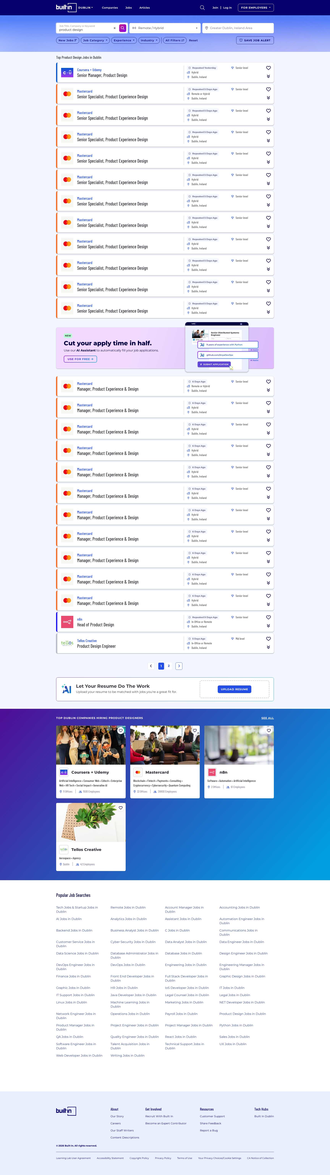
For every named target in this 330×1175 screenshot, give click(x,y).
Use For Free (79, 359)
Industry (148, 40)
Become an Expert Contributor (166, 1123)
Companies (110, 7)
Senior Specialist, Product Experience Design (112, 96)
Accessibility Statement (110, 1158)
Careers (116, 1123)
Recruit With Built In (159, 1116)
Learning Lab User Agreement (73, 1158)
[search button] (202, 7)
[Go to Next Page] (179, 666)
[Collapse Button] (268, 76)
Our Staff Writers (122, 1130)
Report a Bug (209, 1130)
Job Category (94, 40)
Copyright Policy (139, 1158)
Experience (123, 40)
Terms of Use (184, 1158)
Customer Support (212, 1116)
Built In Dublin (264, 1116)
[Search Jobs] (122, 28)
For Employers (254, 7)
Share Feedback (210, 1123)
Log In (227, 7)
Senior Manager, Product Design (102, 75)
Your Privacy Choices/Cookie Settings (219, 1158)
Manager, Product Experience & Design (107, 389)
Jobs (128, 7)
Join (215, 7)
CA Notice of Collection (260, 1158)
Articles (144, 7)
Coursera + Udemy (90, 772)
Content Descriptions (125, 1137)
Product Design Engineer (96, 646)
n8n (223, 772)
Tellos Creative (86, 849)
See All (267, 718)
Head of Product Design (95, 624)
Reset (193, 40)
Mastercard (157, 772)
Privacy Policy (163, 1158)
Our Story (117, 1116)
